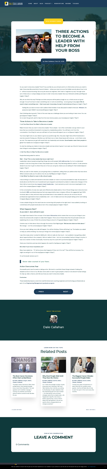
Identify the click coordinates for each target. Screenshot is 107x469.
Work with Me (59, 3)
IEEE (28, 192)
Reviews (68, 3)
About (36, 3)
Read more (93, 466)
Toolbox (76, 3)
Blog (41, 3)
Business (53, 21)
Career (58, 21)
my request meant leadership (44, 184)
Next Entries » (91, 409)
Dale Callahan (49, 61)
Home (30, 3)
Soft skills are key (64, 161)
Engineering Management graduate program (40, 283)
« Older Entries (16, 409)
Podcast (48, 3)
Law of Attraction (52, 215)
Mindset (81, 107)
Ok (89, 466)
